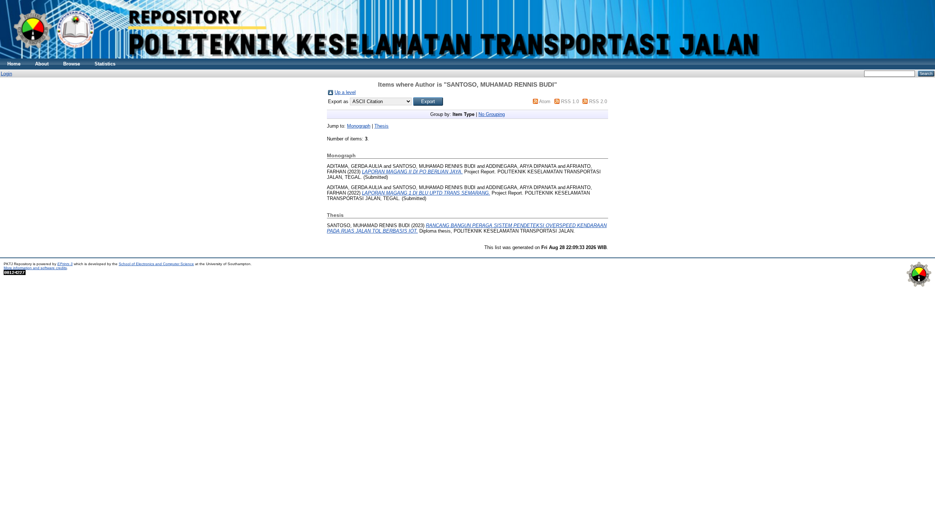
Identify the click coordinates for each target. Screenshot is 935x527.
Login (6, 73)
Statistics (105, 64)
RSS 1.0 (570, 101)
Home (13, 64)
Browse (71, 64)
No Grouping (491, 114)
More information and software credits (35, 268)
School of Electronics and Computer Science (156, 264)
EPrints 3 (65, 264)
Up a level (345, 92)
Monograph (358, 126)
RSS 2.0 (598, 101)
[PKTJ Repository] (467, 57)
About (42, 64)
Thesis (381, 126)
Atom (544, 101)
